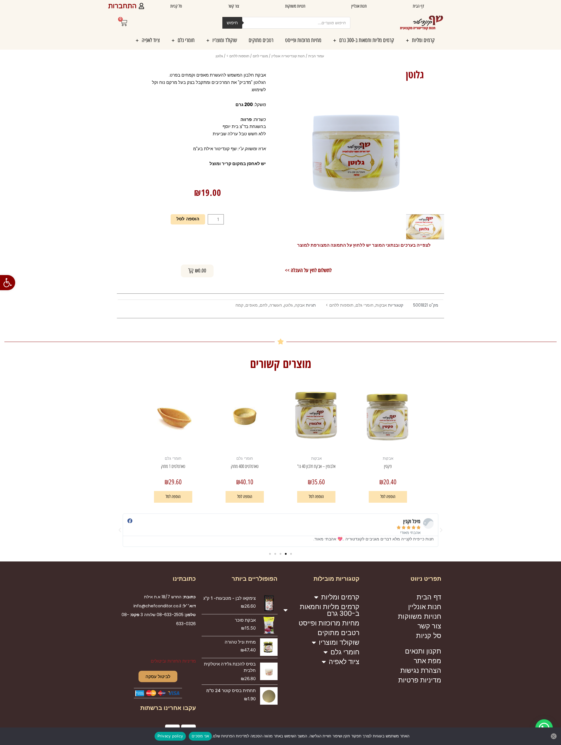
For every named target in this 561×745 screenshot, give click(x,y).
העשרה (275, 305)
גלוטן (288, 305)
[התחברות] (141, 6)
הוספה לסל (187, 219)
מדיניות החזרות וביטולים (173, 660)
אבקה (300, 305)
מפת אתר (427, 661)
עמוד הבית (316, 55)
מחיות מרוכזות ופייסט (303, 40)
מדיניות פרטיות (419, 680)
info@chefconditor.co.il (157, 606)
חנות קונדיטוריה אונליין (288, 55)
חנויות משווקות (295, 6)
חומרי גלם (186, 40)
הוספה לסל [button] (387, 496)
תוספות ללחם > (237, 55)
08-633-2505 (170, 615)
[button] (7, 282)
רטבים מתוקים (261, 40)
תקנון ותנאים (423, 651)
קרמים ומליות (423, 40)
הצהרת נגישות (420, 670)
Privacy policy (170, 736)
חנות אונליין (359, 6)
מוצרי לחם (260, 55)
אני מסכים (200, 736)
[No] (554, 736)
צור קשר (233, 6)
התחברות (122, 6)
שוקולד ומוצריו (224, 40)
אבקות (381, 305)
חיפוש (232, 22)
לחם (263, 305)
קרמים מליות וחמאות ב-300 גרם (366, 40)
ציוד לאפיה (151, 40)
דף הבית (418, 6)
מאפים (251, 305)
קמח (239, 305)
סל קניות (176, 6)
